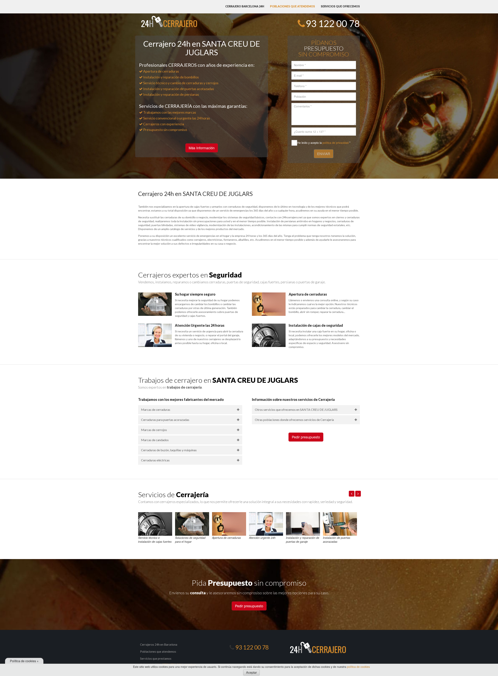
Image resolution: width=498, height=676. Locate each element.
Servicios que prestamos (155, 658)
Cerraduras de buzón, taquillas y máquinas (169, 450)
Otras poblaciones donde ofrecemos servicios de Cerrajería (294, 419)
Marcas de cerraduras (155, 409)
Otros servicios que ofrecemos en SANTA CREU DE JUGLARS (296, 409)
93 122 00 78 (333, 23)
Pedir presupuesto (306, 436)
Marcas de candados (155, 440)
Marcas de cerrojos (154, 430)
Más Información (202, 147)
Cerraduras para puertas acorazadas (165, 419)
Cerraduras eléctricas (155, 460)
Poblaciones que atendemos (292, 6)
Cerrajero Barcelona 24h (244, 6)
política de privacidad (336, 143)
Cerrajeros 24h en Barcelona (158, 644)
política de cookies (358, 667)
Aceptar (251, 672)
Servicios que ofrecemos (340, 6)
